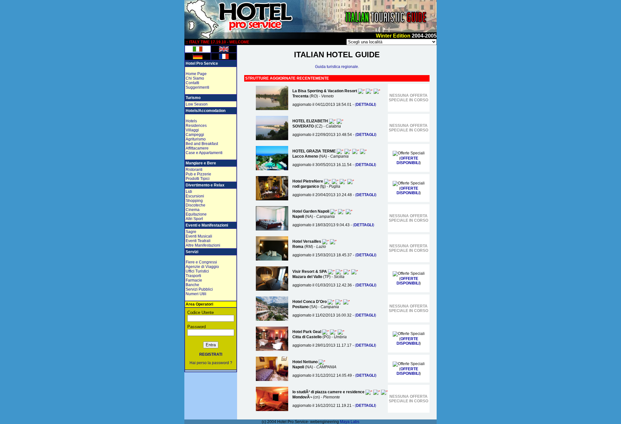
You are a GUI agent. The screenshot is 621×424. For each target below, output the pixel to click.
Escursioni (195, 196)
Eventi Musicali (199, 236)
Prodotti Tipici (198, 178)
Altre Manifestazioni (203, 245)
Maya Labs (349, 421)
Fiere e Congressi (201, 262)
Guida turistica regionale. (337, 66)
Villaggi (192, 130)
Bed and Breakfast (202, 143)
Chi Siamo (195, 78)
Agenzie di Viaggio (202, 266)
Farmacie (194, 280)
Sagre (191, 231)
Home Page (196, 74)
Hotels (191, 121)
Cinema (193, 209)
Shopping (194, 200)
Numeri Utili (196, 294)
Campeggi (195, 134)
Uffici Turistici (197, 271)
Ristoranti (194, 169)
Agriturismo (196, 139)
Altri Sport (194, 219)
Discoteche (195, 205)
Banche (192, 285)
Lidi (189, 191)
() (365, 104)
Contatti (192, 83)
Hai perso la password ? (211, 363)
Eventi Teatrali (198, 241)
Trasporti (193, 275)
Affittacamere (197, 148)
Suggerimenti (197, 87)
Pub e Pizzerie (198, 174)
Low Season (197, 104)
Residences (196, 125)
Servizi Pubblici (199, 289)
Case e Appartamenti (204, 153)
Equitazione (196, 214)
